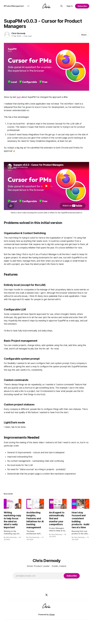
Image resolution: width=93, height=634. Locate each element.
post (19, 97)
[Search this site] (61, 6)
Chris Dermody (18, 33)
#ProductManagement (14, 6)
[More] (28, 6)
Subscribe (82, 6)
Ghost (52, 614)
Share (83, 35)
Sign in (70, 6)
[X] (46, 595)
